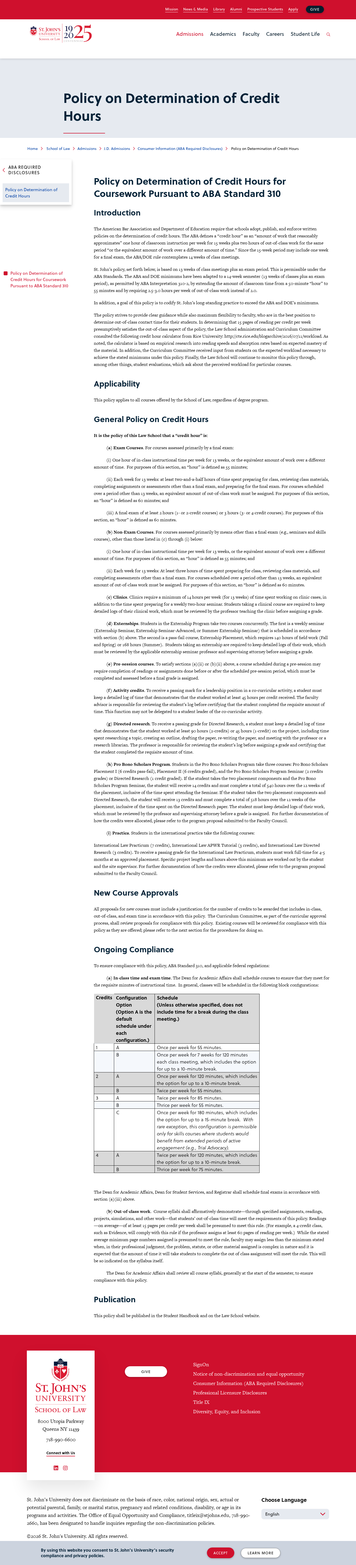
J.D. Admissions (117, 148)
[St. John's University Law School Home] (61, 1385)
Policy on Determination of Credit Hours (31, 192)
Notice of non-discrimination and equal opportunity (248, 1373)
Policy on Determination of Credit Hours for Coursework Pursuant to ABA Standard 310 (39, 279)
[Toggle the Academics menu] (223, 40)
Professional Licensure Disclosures (230, 1392)
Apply (293, 9)
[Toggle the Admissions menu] (190, 40)
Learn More (261, 1553)
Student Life (305, 34)
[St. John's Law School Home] (61, 33)
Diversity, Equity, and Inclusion (226, 1411)
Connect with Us (60, 1453)
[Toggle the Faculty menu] (251, 40)
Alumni (236, 9)
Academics (223, 34)
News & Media (195, 9)
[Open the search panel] (327, 38)
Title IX (201, 1402)
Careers (275, 34)
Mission (171, 9)
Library (219, 9)
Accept (220, 1553)
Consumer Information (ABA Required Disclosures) (180, 148)
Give (315, 9)
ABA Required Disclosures (24, 170)
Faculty (251, 34)
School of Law (57, 148)
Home (32, 148)
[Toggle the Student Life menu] (305, 40)
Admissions (190, 34)
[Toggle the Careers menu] (275, 40)
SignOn (201, 1364)
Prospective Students (265, 9)
